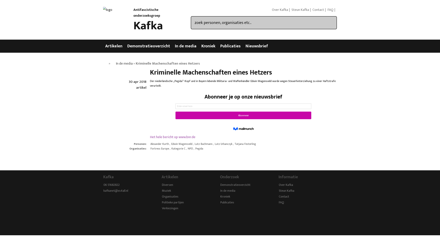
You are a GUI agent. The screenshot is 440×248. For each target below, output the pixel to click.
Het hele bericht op (172, 137)
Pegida (199, 148)
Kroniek (208, 46)
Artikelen (113, 46)
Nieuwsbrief (256, 46)
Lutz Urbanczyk (223, 144)
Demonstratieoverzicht (148, 46)
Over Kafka (280, 10)
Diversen (167, 185)
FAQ (330, 10)
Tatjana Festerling (245, 144)
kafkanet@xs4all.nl (115, 190)
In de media (185, 46)
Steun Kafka (300, 10)
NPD (190, 148)
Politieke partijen (173, 202)
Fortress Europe (159, 148)
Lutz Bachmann (203, 144)
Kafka (148, 26)
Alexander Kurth (159, 144)
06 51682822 (111, 185)
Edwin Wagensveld (181, 144)
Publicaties (230, 46)
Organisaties (170, 196)
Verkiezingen (170, 208)
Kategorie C (178, 148)
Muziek (166, 190)
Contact (318, 10)
